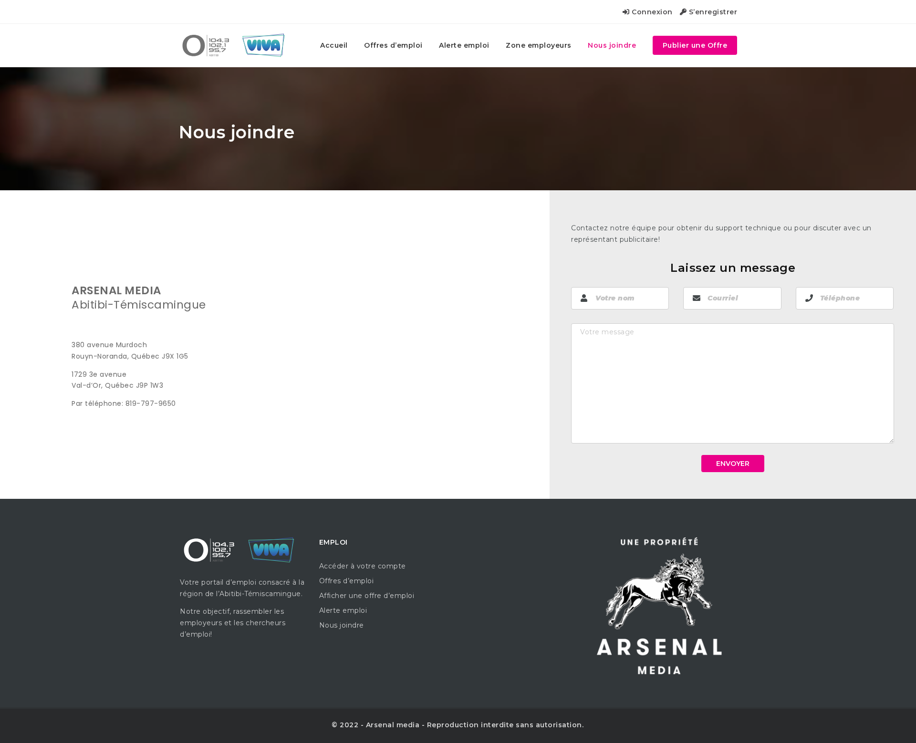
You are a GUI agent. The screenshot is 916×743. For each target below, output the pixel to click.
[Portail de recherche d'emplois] (237, 45)
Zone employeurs (539, 45)
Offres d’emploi (393, 45)
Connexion (651, 12)
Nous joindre (612, 45)
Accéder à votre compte (362, 566)
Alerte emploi (464, 45)
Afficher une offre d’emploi (367, 595)
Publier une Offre (695, 45)
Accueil (334, 45)
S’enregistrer (712, 12)
